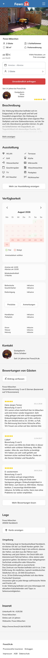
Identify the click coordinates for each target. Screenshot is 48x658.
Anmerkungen (29, 304)
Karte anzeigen (16, 530)
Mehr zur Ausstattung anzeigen (24, 186)
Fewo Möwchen (18, 621)
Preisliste (11, 304)
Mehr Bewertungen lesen (24, 502)
